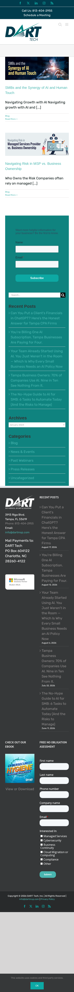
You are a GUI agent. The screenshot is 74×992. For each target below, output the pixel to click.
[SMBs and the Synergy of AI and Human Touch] (37, 68)
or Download (24, 789)
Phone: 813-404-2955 (19, 523)
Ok (37, 985)
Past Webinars (22, 460)
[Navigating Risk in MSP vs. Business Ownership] (37, 144)
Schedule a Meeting (37, 15)
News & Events (23, 452)
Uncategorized (22, 478)
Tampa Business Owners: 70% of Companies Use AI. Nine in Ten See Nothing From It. (36, 380)
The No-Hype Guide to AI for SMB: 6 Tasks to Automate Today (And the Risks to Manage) (36, 399)
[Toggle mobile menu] (67, 24)
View (9, 789)
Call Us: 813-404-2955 (37, 10)
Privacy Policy (48, 899)
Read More (10, 119)
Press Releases (23, 469)
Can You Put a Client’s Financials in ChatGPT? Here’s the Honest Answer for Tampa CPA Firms (36, 318)
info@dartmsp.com (17, 532)
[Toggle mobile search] (60, 24)
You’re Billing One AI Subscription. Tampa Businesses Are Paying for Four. (36, 337)
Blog (7, 116)
